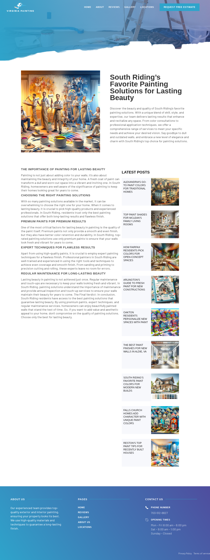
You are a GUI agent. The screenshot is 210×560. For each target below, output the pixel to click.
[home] (20, 7)
